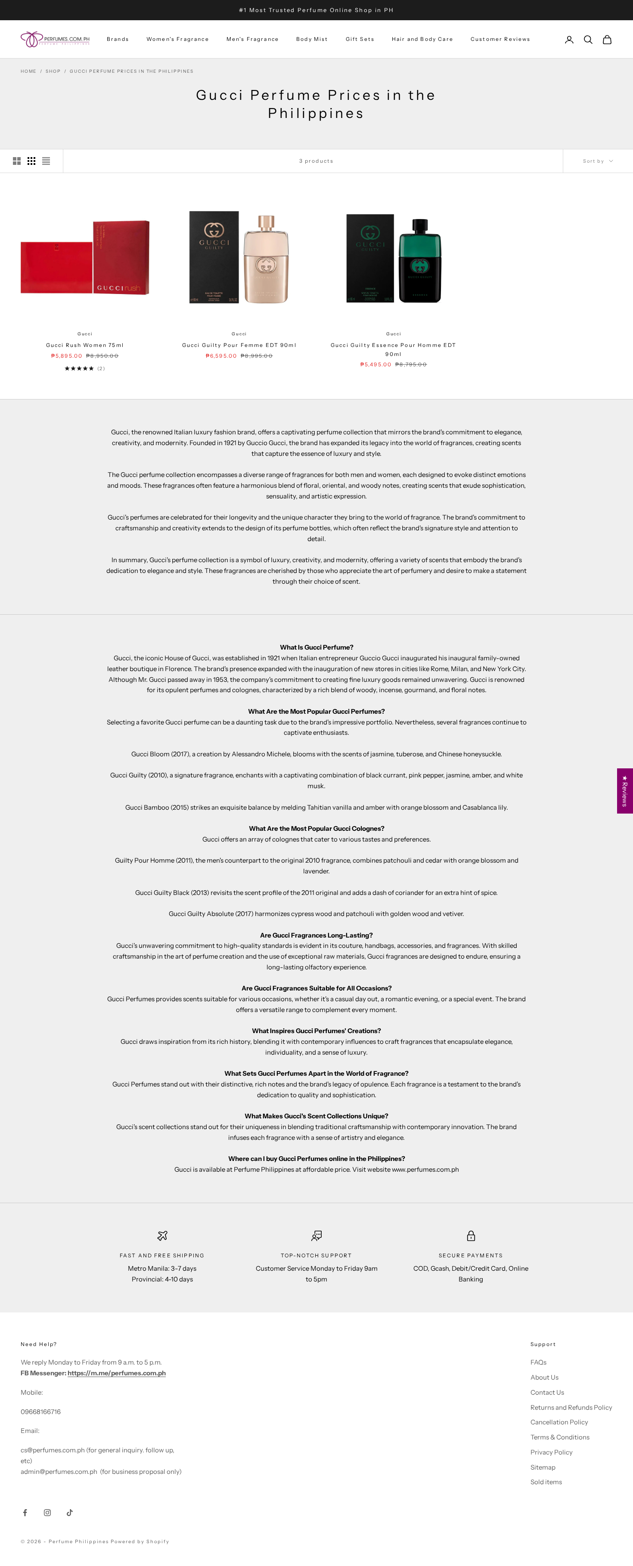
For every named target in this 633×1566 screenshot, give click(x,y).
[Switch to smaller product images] (31, 161)
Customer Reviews (501, 39)
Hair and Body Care (422, 39)
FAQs (538, 1362)
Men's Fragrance (253, 39)
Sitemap (543, 1467)
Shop (53, 71)
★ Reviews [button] (625, 791)
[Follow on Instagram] (47, 1512)
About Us (545, 1377)
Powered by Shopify (140, 1541)
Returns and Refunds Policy (571, 1407)
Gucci (85, 334)
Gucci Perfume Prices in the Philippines (131, 71)
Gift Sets (360, 39)
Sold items (546, 1482)
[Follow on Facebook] (25, 1512)
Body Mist (312, 39)
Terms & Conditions (560, 1437)
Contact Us (547, 1392)
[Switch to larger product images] (17, 161)
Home (29, 71)
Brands (118, 39)
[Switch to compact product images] (46, 161)
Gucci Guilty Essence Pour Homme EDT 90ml (394, 349)
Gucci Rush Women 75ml (85, 345)
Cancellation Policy (559, 1422)
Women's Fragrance (177, 39)
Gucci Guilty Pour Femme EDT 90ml (239, 345)
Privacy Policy (552, 1452)
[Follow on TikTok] (69, 1512)
